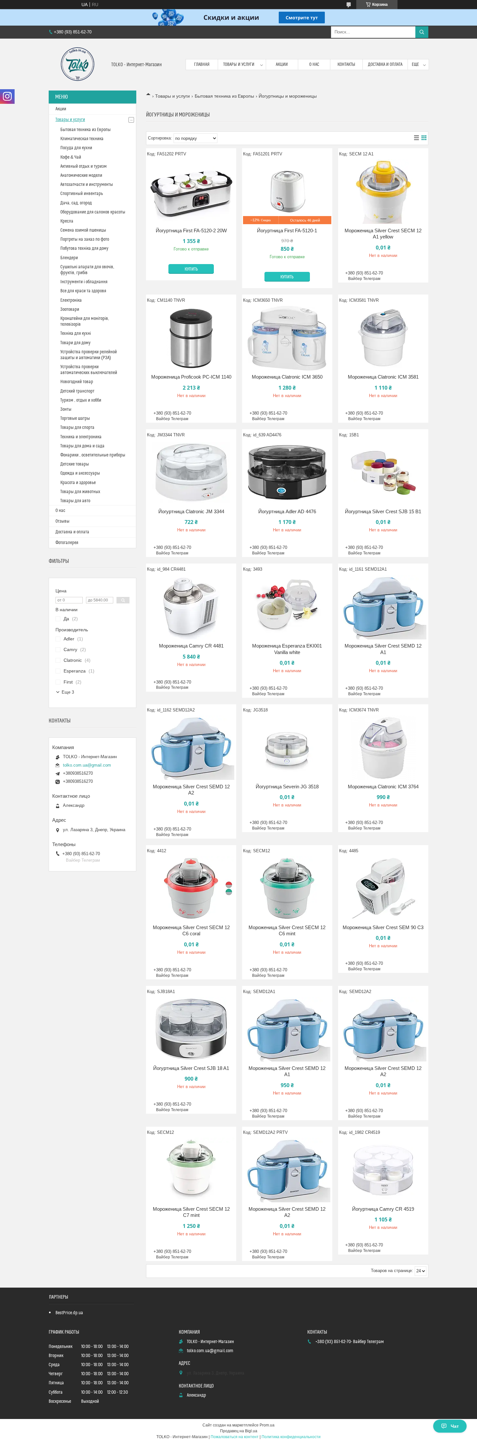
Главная (202, 64)
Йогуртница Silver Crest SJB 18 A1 (191, 1068)
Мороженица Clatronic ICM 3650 (287, 377)
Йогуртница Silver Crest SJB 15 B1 (383, 511)
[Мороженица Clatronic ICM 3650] (287, 338)
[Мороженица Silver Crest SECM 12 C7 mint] (191, 1170)
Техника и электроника (81, 437)
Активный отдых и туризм (83, 166)
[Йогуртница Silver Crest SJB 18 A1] (191, 1029)
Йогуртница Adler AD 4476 (287, 511)
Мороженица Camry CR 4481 (191, 646)
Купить (191, 269)
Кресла (66, 221)
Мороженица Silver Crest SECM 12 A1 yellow (383, 234)
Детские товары (74, 464)
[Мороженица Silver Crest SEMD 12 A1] (383, 607)
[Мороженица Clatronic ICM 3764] (383, 747)
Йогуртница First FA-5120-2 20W (191, 230)
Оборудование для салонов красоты (92, 212)
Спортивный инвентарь (81, 193)
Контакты (346, 64)
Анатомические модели (81, 175)
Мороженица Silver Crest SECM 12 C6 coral (191, 931)
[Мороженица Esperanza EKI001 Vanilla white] (287, 607)
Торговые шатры (75, 418)
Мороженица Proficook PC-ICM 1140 (191, 377)
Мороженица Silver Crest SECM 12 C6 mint (287, 931)
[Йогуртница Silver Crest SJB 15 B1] (383, 472)
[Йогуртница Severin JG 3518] (287, 747)
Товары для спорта (77, 427)
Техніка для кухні (75, 333)
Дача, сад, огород (76, 203)
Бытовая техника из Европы (224, 96)
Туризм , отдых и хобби (80, 400)
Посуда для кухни (76, 148)
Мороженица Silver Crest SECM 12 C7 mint (191, 1212)
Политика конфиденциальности (291, 1437)
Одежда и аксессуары (80, 473)
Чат (455, 1426)
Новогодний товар (76, 381)
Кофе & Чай (70, 157)
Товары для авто (75, 500)
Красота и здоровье (78, 482)
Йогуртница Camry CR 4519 (383, 1209)
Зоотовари (69, 309)
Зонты (65, 409)
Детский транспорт (77, 391)
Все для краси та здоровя (83, 291)
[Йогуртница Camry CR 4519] (383, 1170)
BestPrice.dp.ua (69, 1313)
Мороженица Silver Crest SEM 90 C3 (383, 927)
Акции (282, 64)
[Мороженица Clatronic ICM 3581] (383, 338)
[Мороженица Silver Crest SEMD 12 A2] (191, 747)
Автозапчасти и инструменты (86, 184)
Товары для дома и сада (82, 446)
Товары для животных (80, 491)
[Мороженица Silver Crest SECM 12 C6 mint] (287, 888)
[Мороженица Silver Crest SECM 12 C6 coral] (191, 888)
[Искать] (421, 32)
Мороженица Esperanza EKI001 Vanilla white (287, 649)
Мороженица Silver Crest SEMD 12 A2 (191, 790)
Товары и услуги (238, 64)
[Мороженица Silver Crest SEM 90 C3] (383, 888)
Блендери (69, 258)
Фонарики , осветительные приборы (92, 455)
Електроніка (71, 300)
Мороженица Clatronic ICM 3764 (383, 786)
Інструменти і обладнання (83, 282)
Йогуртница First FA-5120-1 (287, 230)
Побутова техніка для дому (84, 248)
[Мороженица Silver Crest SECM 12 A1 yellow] (383, 191)
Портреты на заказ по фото (84, 239)
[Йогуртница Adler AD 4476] (287, 472)
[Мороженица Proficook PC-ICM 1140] (191, 338)
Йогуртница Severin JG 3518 (287, 786)
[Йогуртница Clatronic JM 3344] (191, 472)
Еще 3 (68, 692)
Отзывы (62, 521)
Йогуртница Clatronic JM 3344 (191, 511)
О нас (314, 64)
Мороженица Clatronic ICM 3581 (383, 377)
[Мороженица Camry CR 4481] (191, 607)
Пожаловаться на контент (235, 1437)
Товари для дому (75, 343)
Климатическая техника (82, 138)
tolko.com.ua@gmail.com (87, 765)
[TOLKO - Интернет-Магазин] (77, 64)
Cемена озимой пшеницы (83, 230)
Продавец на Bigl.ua (238, 1431)
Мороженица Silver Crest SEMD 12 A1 (383, 649)
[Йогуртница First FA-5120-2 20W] (191, 191)
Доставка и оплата (385, 64)
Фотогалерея (66, 542)
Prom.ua (267, 1425)
